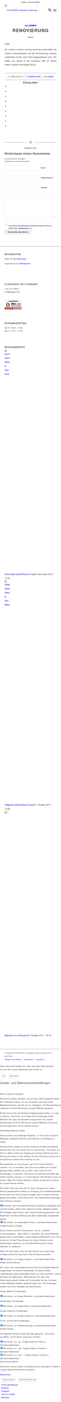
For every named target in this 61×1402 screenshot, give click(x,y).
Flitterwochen (24, 263)
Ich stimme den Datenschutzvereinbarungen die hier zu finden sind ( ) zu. (30, 227)
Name (43, 167)
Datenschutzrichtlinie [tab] (9, 1361)
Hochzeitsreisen (20, 258)
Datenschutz (24, 228)
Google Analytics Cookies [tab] (11, 1225)
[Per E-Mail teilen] (9, 125)
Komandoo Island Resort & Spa (20, 574)
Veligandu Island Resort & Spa (19, 804)
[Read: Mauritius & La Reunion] (7, 812)
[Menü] (54, 10)
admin (51, 76)
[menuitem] (48, 10)
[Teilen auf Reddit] (9, 120)
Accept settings (8, 1379)
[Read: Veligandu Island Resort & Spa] (7, 604)
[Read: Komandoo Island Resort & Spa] (7, 373)
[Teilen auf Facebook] (9, 86)
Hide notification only (27, 1379)
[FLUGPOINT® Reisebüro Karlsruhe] (25, 10)
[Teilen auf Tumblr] (9, 110)
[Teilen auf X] (9, 91)
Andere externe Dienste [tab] (10, 1262)
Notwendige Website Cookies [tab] (12, 1130)
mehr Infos (14, 1076)
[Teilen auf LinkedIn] (9, 106)
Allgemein (30, 25)
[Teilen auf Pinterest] (9, 101)
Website (44, 187)
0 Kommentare (34, 76)
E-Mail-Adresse (47, 177)
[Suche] (48, 10)
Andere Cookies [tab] (7, 1328)
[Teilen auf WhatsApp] (9, 96)
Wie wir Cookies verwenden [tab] (12, 1093)
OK (3, 1076)
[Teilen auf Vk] (9, 116)
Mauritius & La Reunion (16, 1035)
